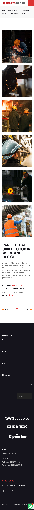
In (13, 288)
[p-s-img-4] (17, 116)
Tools (20, 285)
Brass (10, 288)
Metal (17, 288)
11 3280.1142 (15, 462)
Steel (22, 288)
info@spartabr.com (9, 453)
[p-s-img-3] (17, 81)
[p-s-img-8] (17, 186)
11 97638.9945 (16, 465)
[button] (30, 506)
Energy (14, 285)
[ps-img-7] (17, 151)
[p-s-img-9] (17, 221)
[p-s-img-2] (17, 46)
